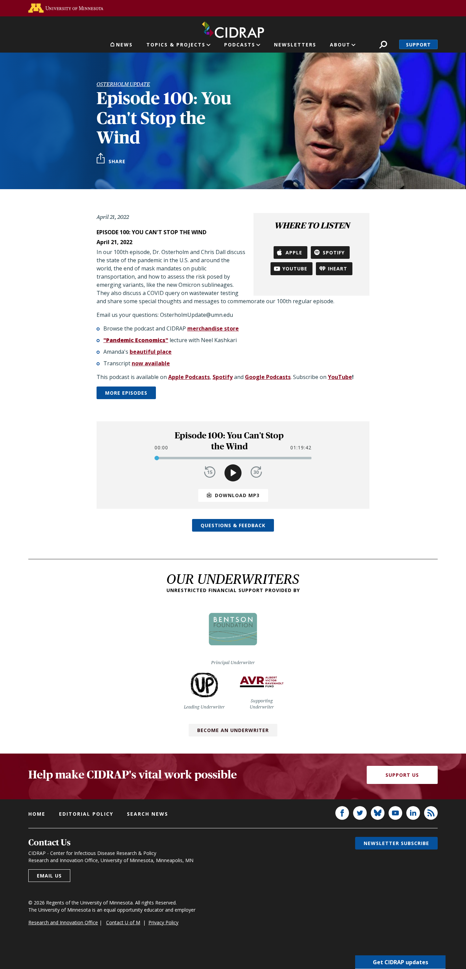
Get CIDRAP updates (400, 962)
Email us (49, 875)
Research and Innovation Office (63, 922)
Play (233, 472)
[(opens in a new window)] (65, 8)
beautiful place (151, 351)
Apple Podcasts (189, 377)
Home (36, 814)
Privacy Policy (163, 922)
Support (418, 44)
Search (383, 45)
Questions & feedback (233, 525)
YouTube (294, 268)
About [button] (340, 44)
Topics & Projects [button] (175, 44)
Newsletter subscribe (396, 843)
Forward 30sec (256, 472)
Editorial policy (86, 814)
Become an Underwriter (233, 730)
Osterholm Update (123, 84)
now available (151, 363)
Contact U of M (123, 922)
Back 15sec (209, 472)
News (124, 44)
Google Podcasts (268, 377)
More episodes (126, 393)
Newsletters (295, 44)
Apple (294, 252)
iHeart (337, 268)
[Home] (233, 28)
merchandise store (213, 328)
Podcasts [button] (239, 44)
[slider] (157, 458)
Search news (147, 814)
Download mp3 (237, 495)
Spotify (334, 252)
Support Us (402, 775)
